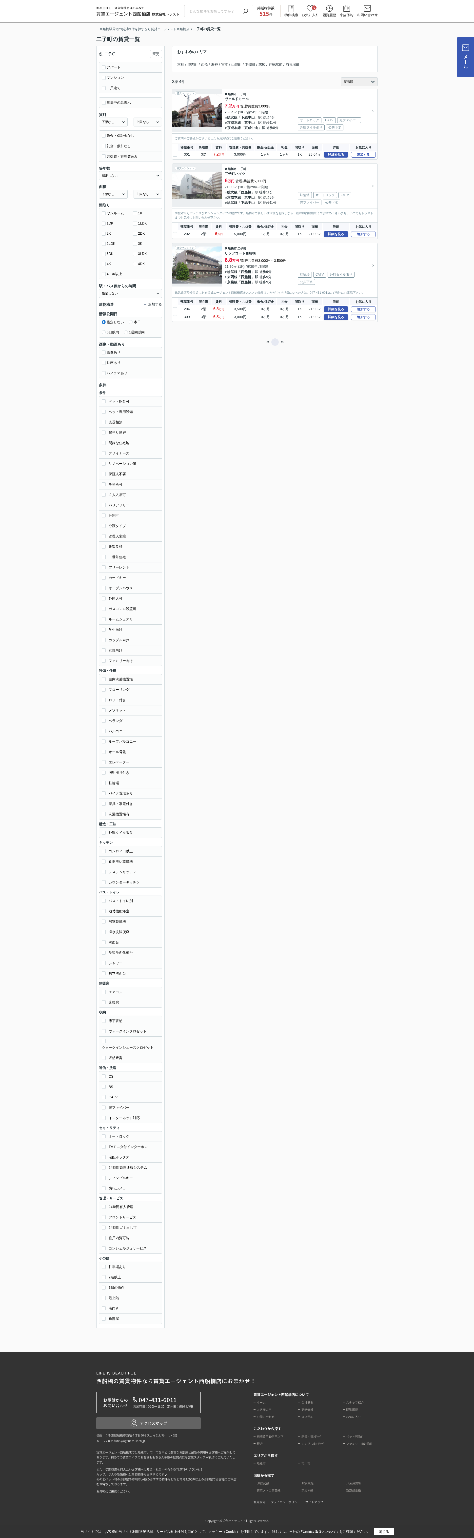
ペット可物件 (355, 1436)
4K (109, 264)
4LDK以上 (114, 274)
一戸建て (113, 88)
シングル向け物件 (313, 1443)
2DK (141, 233)
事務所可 (115, 484)
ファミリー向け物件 (359, 1443)
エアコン (115, 992)
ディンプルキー (121, 1178)
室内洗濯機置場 (121, 679)
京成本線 (234, 122)
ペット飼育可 (119, 401)
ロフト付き (117, 700)
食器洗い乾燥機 (121, 861)
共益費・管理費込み (122, 156)
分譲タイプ (117, 526)
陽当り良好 (117, 432)
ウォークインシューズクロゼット (128, 1047)
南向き (114, 1308)
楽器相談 (115, 422)
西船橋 (246, 192)
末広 (261, 64)
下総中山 (248, 117)
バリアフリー (119, 505)
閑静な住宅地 (119, 443)
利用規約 (259, 1502)
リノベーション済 (122, 464)
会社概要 (307, 1402)
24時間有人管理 (121, 1207)
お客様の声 (264, 1409)
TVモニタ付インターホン (128, 1147)
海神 (214, 64)
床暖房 (114, 1002)
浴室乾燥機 (117, 921)
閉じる (384, 1532)
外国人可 (115, 598)
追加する (363, 154)
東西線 (232, 277)
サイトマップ (314, 1502)
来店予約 (347, 14)
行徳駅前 (275, 64)
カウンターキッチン (124, 882)
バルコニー (117, 731)
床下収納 (115, 1021)
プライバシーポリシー (285, 1502)
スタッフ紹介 (355, 1402)
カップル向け (119, 640)
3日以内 (113, 332)
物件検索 (291, 14)
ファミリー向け (121, 661)
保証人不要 (117, 474)
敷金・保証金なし (120, 136)
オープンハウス (121, 588)
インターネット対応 (124, 1118)
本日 (137, 322)
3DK (110, 254)
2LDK (111, 244)
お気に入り (310, 11)
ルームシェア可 (121, 619)
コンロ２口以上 (121, 851)
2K (109, 233)
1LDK (142, 223)
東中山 (249, 122)
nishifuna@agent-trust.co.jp (126, 1440)
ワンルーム (115, 213)
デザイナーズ (119, 453)
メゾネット (117, 710)
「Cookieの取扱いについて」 (319, 1532)
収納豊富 (115, 1058)
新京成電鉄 (353, 1490)
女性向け (115, 650)
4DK (141, 264)
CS (111, 1076)
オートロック (119, 1136)
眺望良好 (115, 547)
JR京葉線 (307, 1483)
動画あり (113, 363)
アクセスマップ (153, 1423)
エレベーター (119, 762)
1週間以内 (137, 332)
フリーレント (119, 567)
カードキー (117, 578)
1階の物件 (116, 1288)
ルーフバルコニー (122, 741)
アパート (113, 67)
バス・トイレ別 (121, 901)
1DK (110, 223)
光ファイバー (119, 1107)
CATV (113, 1097)
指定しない (115, 322)
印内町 (192, 64)
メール (465, 62)
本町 (180, 64)
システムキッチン (122, 872)
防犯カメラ (117, 1188)
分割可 (114, 515)
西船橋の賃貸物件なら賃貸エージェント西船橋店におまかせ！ (176, 1378)
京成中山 (251, 128)
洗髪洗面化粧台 (121, 953)
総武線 (232, 117)
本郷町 (250, 64)
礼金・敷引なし (119, 146)
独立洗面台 (117, 973)
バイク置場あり (121, 793)
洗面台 (114, 942)
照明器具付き (119, 773)
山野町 (236, 64)
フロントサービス (122, 1217)
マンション (115, 78)
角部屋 (114, 1319)
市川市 (305, 1463)
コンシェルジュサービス (128, 1248)
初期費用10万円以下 (270, 1436)
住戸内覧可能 (119, 1238)
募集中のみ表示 (119, 102)
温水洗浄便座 (119, 932)
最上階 (114, 1298)
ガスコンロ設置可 (122, 609)
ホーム (261, 1402)
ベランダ (115, 721)
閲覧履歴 (329, 14)
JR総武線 (263, 1483)
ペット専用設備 (121, 412)
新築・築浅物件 (311, 1436)
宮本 (224, 64)
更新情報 (307, 1409)
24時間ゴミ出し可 (123, 1228)
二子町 (241, 94)
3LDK (142, 254)
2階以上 (115, 1277)
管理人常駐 (117, 536)
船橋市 (232, 94)
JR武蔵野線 (353, 1483)
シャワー (115, 963)
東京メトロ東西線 (268, 1490)
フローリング (119, 690)
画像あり (113, 352)
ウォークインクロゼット (128, 1031)
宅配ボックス (119, 1157)
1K (140, 213)
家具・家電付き (121, 804)
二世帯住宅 (117, 557)
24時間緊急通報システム (128, 1167)
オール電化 (117, 752)
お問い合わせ (367, 14)
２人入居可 (117, 495)
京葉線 (232, 282)
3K (140, 244)
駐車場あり (117, 1267)
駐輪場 (114, 783)
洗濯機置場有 (119, 814)
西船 (204, 64)
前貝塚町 (292, 64)
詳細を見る (336, 154)
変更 (156, 54)
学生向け (115, 630)
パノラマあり (117, 373)
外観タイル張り (121, 833)
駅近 (260, 1443)
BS (111, 1087)
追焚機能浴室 (119, 911)
